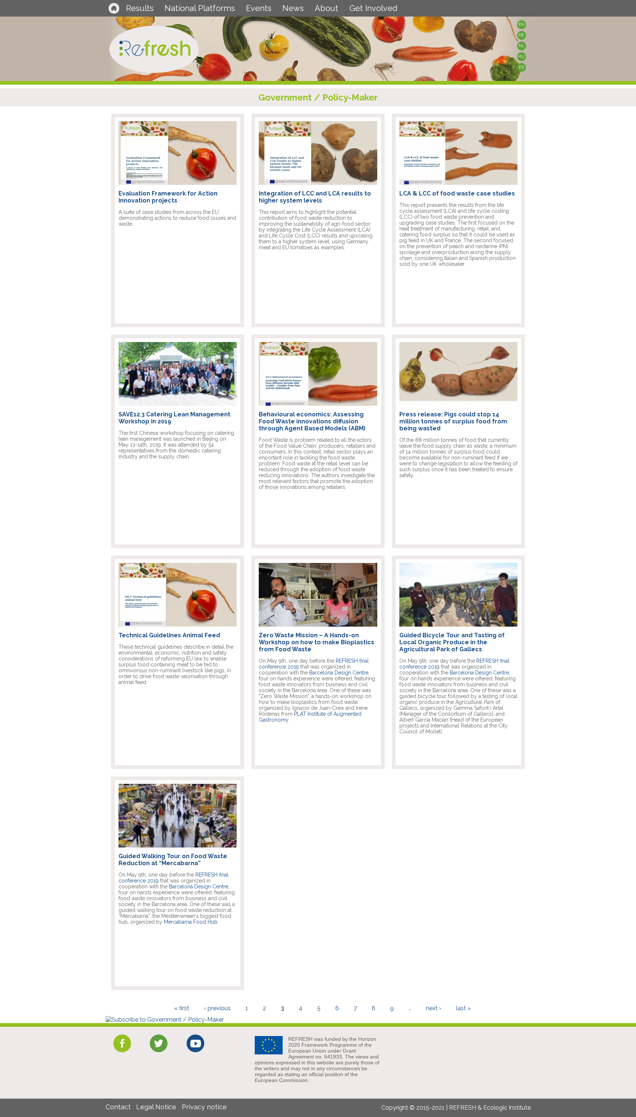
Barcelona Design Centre (338, 673)
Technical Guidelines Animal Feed (169, 635)
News (293, 8)
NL (521, 45)
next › (433, 1008)
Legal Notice (156, 1107)
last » (463, 1008)
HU (521, 56)
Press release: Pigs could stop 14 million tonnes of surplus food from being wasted (453, 421)
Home (114, 8)
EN (521, 24)
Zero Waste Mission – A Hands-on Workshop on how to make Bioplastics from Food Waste (316, 642)
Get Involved (373, 8)
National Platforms (200, 8)
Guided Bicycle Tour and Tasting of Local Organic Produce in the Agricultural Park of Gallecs (452, 642)
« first (181, 1008)
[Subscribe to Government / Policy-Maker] (165, 1019)
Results (139, 8)
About (326, 8)
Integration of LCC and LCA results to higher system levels (315, 197)
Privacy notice (204, 1107)
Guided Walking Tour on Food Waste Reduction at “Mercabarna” (173, 860)
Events (258, 8)
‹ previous (217, 1008)
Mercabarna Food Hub (191, 922)
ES (521, 67)
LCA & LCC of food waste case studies (457, 193)
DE (521, 35)
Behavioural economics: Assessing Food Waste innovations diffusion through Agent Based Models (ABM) (312, 421)
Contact (118, 1107)
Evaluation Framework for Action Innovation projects (168, 197)
